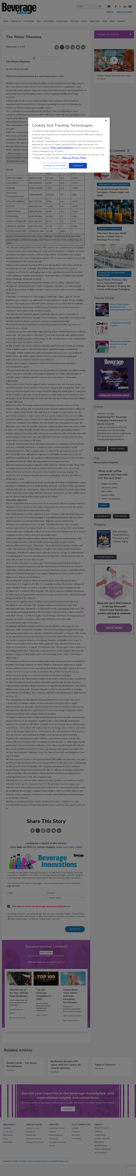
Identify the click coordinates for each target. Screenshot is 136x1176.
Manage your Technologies (55, 165)
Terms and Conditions (61, 147)
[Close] (106, 121)
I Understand (78, 165)
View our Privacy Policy (74, 157)
